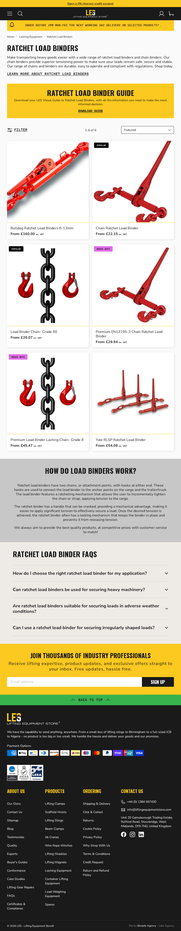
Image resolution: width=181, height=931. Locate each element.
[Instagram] (132, 834)
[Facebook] (123, 834)
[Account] (161, 13)
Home (10, 37)
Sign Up (158, 682)
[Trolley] (171, 13)
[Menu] (12, 13)
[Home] (90, 13)
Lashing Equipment (30, 37)
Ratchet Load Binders (59, 37)
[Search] (23, 13)
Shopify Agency (146, 925)
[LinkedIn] (141, 834)
